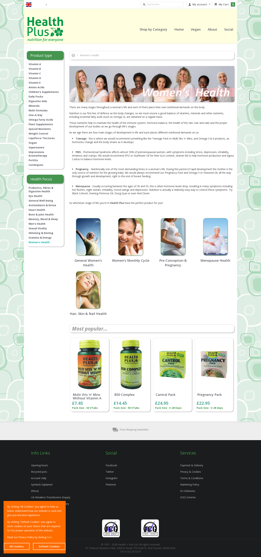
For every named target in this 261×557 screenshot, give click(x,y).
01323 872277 (133, 551)
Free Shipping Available (134, 429)
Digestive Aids (38, 101)
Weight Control (38, 133)
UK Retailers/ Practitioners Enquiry (50, 497)
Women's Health (39, 242)
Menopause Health (215, 260)
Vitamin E (35, 82)
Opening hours (39, 465)
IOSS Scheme (188, 497)
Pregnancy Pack (209, 395)
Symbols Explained (41, 484)
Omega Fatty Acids (41, 119)
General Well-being (41, 200)
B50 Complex (124, 395)
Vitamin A (35, 64)
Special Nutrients (40, 129)
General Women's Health (88, 262)
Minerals (34, 105)
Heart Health (37, 210)
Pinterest (111, 484)
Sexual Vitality (38, 228)
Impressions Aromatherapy (38, 153)
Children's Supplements (44, 92)
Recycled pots (39, 471)
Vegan (33, 142)
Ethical (35, 491)
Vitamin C (35, 73)
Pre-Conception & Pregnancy (173, 262)
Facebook (111, 465)
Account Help (38, 478)
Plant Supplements (41, 124)
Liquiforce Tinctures (42, 138)
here (49, 537)
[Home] (50, 29)
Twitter (110, 471)
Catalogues (36, 165)
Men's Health (37, 223)
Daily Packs (36, 96)
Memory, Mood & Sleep (43, 219)
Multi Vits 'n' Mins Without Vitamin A (87, 396)
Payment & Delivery (191, 465)
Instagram (111, 478)
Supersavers (36, 147)
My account (199, 4)
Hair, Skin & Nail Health (88, 314)
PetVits (33, 160)
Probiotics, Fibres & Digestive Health (41, 189)
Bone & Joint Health (41, 214)
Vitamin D (35, 78)
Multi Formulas (38, 110)
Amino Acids (36, 87)
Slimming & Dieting (41, 233)
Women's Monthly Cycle (130, 260)
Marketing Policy (189, 484)
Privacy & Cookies (190, 471)
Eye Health (35, 196)
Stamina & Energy (40, 237)
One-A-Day (35, 115)
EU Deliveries (187, 491)
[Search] (144, 4)
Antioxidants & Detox (42, 205)
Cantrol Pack (165, 395)
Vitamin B (35, 68)
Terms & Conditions (191, 478)
